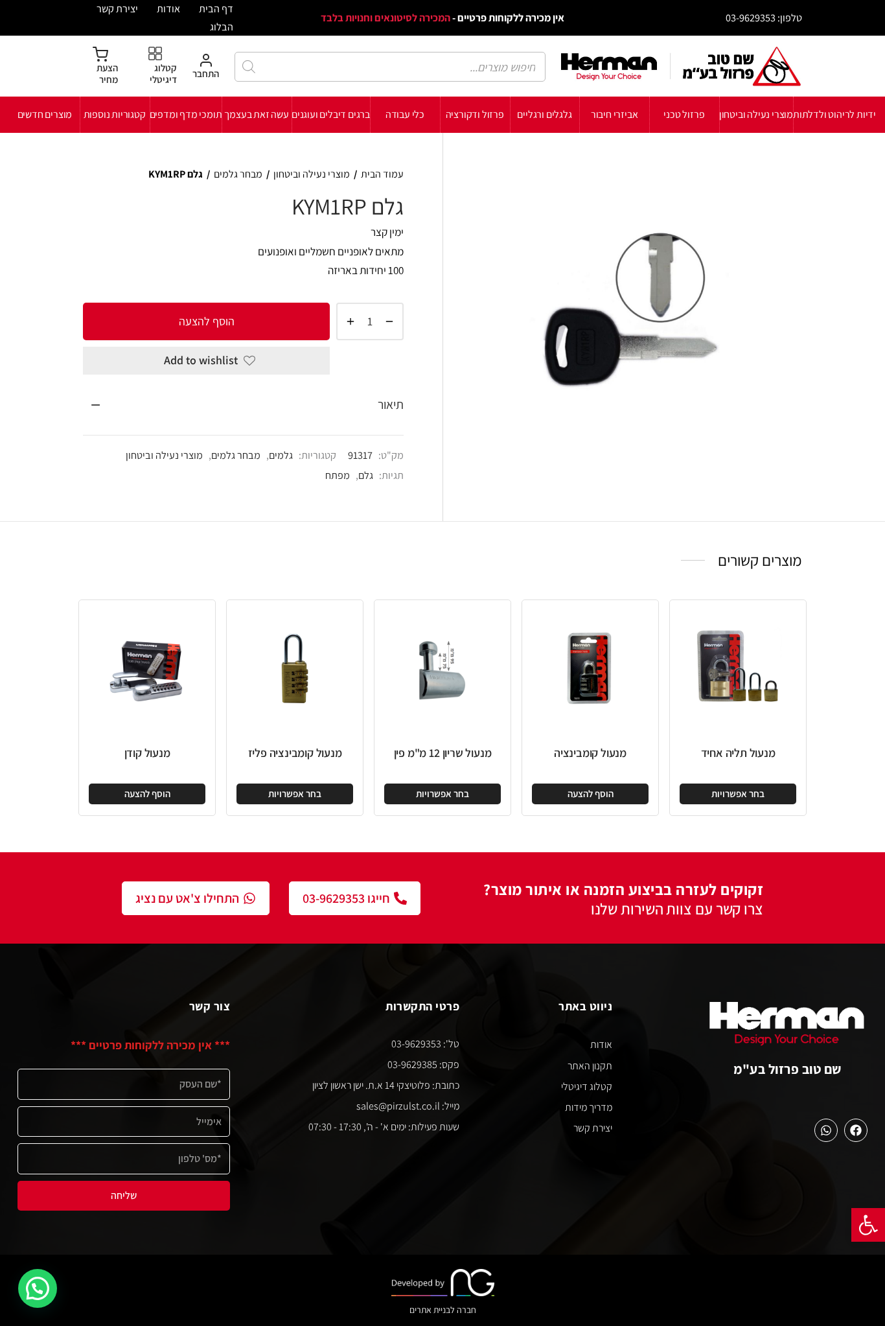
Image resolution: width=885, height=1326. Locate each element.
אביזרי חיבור (614, 114)
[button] (868, 1225)
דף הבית (216, 8)
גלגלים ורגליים (544, 114)
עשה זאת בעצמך (256, 114)
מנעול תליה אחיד (738, 752)
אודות (168, 8)
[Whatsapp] (826, 1130)
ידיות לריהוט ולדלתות (834, 114)
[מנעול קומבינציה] (590, 668)
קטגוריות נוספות (115, 114)
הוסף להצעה (207, 320)
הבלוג (221, 26)
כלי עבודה (404, 114)
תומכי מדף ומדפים (186, 114)
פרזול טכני (683, 114)
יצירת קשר (117, 8)
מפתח (337, 475)
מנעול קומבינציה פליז (295, 752)
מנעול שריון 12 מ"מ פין (443, 752)
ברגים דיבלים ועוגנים (331, 114)
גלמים (281, 455)
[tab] (243, 405)
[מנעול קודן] (147, 668)
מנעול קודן (147, 752)
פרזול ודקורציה (475, 114)
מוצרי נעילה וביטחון (756, 114)
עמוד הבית (382, 174)
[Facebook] (856, 1130)
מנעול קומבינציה (590, 752)
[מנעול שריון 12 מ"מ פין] (442, 668)
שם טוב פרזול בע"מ (787, 1069)
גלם (365, 475)
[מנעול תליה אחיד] (738, 668)
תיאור (391, 404)
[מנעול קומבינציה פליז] (295, 668)
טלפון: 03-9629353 (764, 17)
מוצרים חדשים (45, 114)
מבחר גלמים (238, 174)
